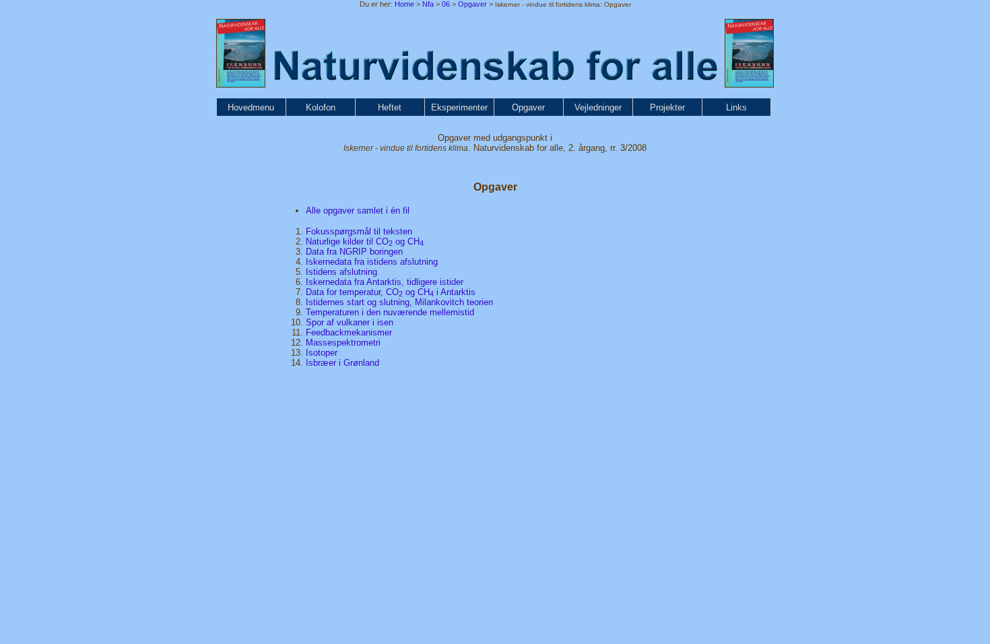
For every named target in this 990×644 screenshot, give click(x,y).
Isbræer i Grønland (342, 363)
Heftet (389, 107)
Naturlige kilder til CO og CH (365, 241)
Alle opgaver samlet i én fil (357, 210)
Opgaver (472, 4)
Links (736, 107)
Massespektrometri (343, 342)
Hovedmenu (251, 107)
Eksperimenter (459, 107)
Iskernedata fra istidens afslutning (372, 262)
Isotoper (321, 353)
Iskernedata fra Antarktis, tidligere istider (384, 282)
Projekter (667, 107)
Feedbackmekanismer (349, 332)
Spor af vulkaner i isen (349, 322)
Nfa (428, 4)
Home (404, 4)
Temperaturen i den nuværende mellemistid (390, 312)
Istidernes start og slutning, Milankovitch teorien (399, 302)
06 (446, 4)
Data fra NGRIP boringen (354, 252)
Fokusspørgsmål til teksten (359, 231)
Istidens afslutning (341, 272)
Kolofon (320, 107)
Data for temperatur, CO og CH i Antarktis (390, 292)
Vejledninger (598, 107)
